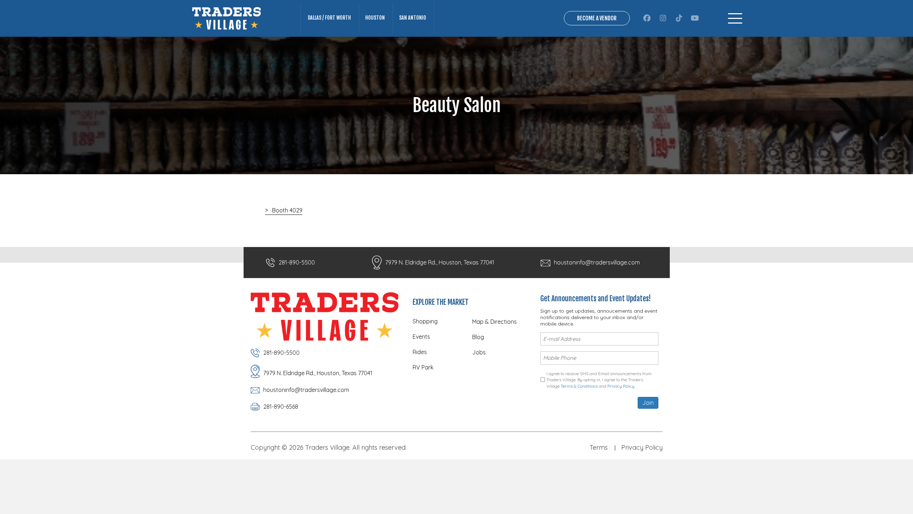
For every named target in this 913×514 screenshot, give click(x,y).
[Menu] (735, 18)
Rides (420, 352)
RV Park (423, 367)
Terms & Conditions (579, 386)
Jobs (479, 352)
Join (648, 402)
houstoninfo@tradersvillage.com (597, 262)
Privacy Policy (620, 386)
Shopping (425, 321)
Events (421, 336)
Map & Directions (494, 321)
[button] (646, 18)
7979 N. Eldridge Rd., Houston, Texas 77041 (439, 262)
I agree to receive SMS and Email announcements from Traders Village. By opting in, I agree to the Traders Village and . (599, 380)
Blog (478, 337)
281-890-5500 (297, 262)
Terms (599, 447)
